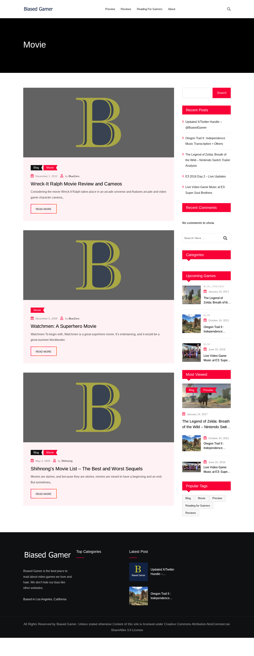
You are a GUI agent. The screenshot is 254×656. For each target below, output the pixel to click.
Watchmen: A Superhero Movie (63, 326)
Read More (43, 209)
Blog (207, 286)
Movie (201, 498)
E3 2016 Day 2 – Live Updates (205, 176)
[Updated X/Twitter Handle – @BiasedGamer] (138, 572)
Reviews (126, 9)
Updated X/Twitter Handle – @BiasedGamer (203, 124)
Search (221, 92)
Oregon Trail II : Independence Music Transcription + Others (205, 141)
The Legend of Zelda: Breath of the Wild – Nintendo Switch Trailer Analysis (207, 160)
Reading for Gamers (150, 9)
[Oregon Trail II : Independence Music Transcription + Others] (191, 323)
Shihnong (67, 460)
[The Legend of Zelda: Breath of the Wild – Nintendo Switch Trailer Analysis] (191, 295)
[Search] (229, 9)
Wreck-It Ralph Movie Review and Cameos (76, 184)
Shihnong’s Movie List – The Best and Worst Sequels (87, 468)
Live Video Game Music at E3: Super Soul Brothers (205, 189)
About (171, 9)
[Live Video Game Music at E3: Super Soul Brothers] (191, 352)
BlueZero (74, 176)
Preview (110, 9)
